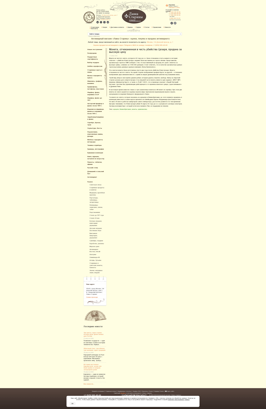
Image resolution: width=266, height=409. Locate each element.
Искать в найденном (94, 36)
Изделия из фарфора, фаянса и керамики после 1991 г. (95, 111)
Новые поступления (94, 49)
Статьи (146, 27)
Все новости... (89, 384)
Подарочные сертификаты (92, 58)
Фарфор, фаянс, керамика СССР (93, 93)
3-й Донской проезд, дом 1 (109, 15)
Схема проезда (92, 297)
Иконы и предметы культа (94, 77)
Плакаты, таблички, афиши (94, 163)
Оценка (130, 27)
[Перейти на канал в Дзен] (104, 22)
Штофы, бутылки (95, 260)
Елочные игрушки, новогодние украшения (96, 223)
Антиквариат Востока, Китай (95, 250)
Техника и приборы (94, 145)
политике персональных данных (179, 400)
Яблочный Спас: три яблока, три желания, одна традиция (94, 349)
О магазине (95, 27)
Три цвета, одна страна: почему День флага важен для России (93, 334)
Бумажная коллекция (95, 153)
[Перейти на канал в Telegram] (108, 22)
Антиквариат (92, 177)
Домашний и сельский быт (95, 172)
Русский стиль (92, 168)
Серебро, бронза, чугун (94, 124)
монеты (134, 109)
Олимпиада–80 (95, 257)
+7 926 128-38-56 (174, 12)
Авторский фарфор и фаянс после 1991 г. (95, 105)
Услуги (105, 27)
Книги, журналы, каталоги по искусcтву (95, 158)
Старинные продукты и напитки (97, 189)
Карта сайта (170, 391)
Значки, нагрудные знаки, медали (96, 271)
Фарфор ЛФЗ (137, 391)
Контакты (94, 28)
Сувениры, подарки (96, 241)
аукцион (116, 109)
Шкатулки (93, 254)
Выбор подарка (93, 63)
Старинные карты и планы (94, 71)
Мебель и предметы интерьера (95, 141)
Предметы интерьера (98, 391)
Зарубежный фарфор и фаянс (95, 118)
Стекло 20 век (94, 218)
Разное (90, 182)
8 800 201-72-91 (175, 18)
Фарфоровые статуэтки (125, 391)
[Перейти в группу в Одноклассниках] (101, 22)
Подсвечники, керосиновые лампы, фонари (95, 134)
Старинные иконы (110, 391)
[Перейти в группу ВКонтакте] (97, 22)
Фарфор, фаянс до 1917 (94, 99)
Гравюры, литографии (95, 149)
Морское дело (94, 246)
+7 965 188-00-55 (174, 15)
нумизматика (142, 109)
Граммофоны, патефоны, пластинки (95, 88)
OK (72, 403)
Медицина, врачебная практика (97, 194)
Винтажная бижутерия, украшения (93, 235)
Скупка (138, 27)
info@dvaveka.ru (105, 20)
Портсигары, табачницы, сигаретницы (94, 200)
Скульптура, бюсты (94, 128)
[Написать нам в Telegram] (167, 22)
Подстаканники (95, 212)
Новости (168, 27)
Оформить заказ (174, 7)
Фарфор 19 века (159, 391)
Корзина (172, 5)
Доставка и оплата (117, 27)
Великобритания (125, 109)
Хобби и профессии (94, 66)
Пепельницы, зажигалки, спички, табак (96, 207)
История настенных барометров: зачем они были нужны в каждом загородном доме (92, 367)
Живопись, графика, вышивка (94, 82)
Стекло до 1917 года (97, 215)
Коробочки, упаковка (97, 244)
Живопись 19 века (147, 391)
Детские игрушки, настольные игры (96, 229)
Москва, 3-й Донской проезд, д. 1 (160, 42)
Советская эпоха (95, 185)
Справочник (157, 27)
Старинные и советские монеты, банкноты (96, 265)
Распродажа (92, 53)
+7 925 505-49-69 (174, 13)
